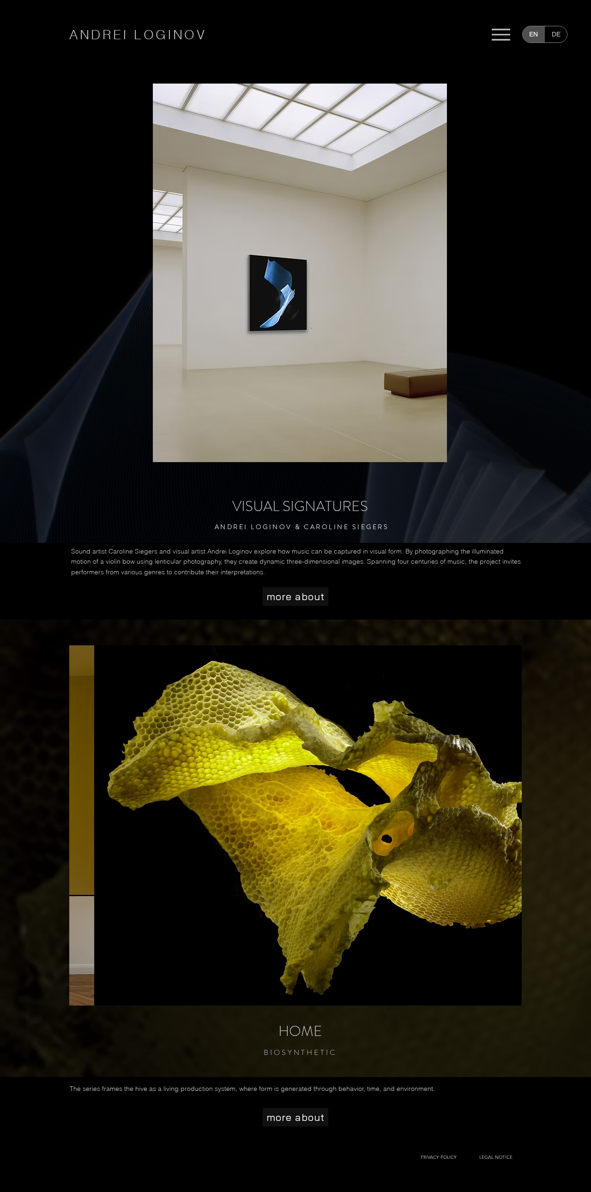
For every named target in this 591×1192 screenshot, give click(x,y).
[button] (137, 34)
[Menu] (501, 34)
